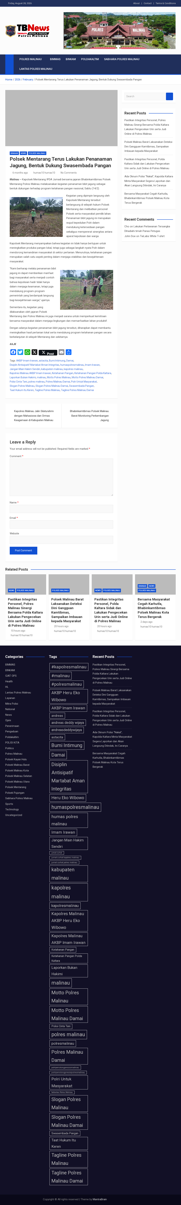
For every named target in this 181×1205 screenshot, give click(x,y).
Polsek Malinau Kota (17, 770)
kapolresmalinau (65, 905)
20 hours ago (61, 626)
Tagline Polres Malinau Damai (77, 390)
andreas (57, 715)
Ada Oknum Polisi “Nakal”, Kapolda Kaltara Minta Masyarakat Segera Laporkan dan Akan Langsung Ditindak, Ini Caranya (148, 181)
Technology (12, 809)
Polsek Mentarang (15, 787)
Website (14, 533)
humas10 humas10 (44, 172)
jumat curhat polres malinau (64, 862)
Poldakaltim (90, 59)
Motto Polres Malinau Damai (87, 377)
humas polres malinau (64, 820)
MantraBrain (100, 1199)
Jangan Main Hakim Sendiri (25, 369)
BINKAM (71, 59)
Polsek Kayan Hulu (16, 759)
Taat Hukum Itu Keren (22, 390)
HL (6, 686)
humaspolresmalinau (72, 364)
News (23, 153)
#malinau (60, 675)
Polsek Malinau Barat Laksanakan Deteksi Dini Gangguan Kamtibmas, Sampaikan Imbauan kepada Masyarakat (148, 146)
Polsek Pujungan (14, 792)
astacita (43, 360)
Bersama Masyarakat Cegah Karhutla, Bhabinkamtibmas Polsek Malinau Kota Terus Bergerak (146, 198)
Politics (9, 748)
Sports (9, 804)
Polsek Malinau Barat (17, 764)
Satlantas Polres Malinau (62, 1092)
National (10, 709)
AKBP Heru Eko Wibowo (65, 696)
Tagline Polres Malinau (47, 390)
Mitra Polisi (11, 703)
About (136, 3)
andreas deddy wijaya (67, 723)
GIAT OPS (11, 675)
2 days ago (147, 621)
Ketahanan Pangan (62, 373)
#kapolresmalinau (68, 666)
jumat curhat (56, 853)
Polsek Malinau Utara (17, 781)
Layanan (10, 698)
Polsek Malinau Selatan (18, 776)
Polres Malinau (30, 59)
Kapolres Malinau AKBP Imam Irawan (30, 373)
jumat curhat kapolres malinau (65, 857)
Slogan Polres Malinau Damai (52, 385)
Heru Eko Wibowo (67, 797)
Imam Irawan (92, 364)
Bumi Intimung (57, 360)
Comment (16, 456)
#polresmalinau (66, 684)
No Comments (69, 172)
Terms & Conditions (166, 3)
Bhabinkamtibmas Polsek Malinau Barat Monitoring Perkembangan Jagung (89, 416)
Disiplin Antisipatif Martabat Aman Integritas (34, 364)
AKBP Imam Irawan (27, 360)
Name (14, 502)
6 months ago (20, 172)
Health (9, 681)
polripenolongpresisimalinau (65, 1067)
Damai (70, 360)
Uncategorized (13, 815)
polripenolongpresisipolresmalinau (68, 1072)
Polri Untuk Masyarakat (84, 381)
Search (169, 96)
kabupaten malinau (52, 369)
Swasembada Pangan (81, 385)
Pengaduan (11, 731)
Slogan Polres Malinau (22, 385)
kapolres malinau (73, 369)
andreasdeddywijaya (66, 730)
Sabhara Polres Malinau (121, 59)
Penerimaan (12, 726)
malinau (41, 377)
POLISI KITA (12, 742)
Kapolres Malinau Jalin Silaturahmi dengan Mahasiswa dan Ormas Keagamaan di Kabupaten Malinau (34, 416)
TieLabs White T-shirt (152, 236)
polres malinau (36, 381)
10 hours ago (18, 630)
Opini (8, 720)
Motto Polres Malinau (59, 377)
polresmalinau (62, 1043)
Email (14, 518)
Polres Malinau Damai (58, 381)
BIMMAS (55, 59)
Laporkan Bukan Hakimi (23, 377)
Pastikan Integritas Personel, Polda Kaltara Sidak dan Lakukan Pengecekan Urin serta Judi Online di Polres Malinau (147, 164)
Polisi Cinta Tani (18, 381)
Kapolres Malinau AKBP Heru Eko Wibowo (67, 920)
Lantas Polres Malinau (35, 69)
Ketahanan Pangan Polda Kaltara (92, 373)
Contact (148, 3)
